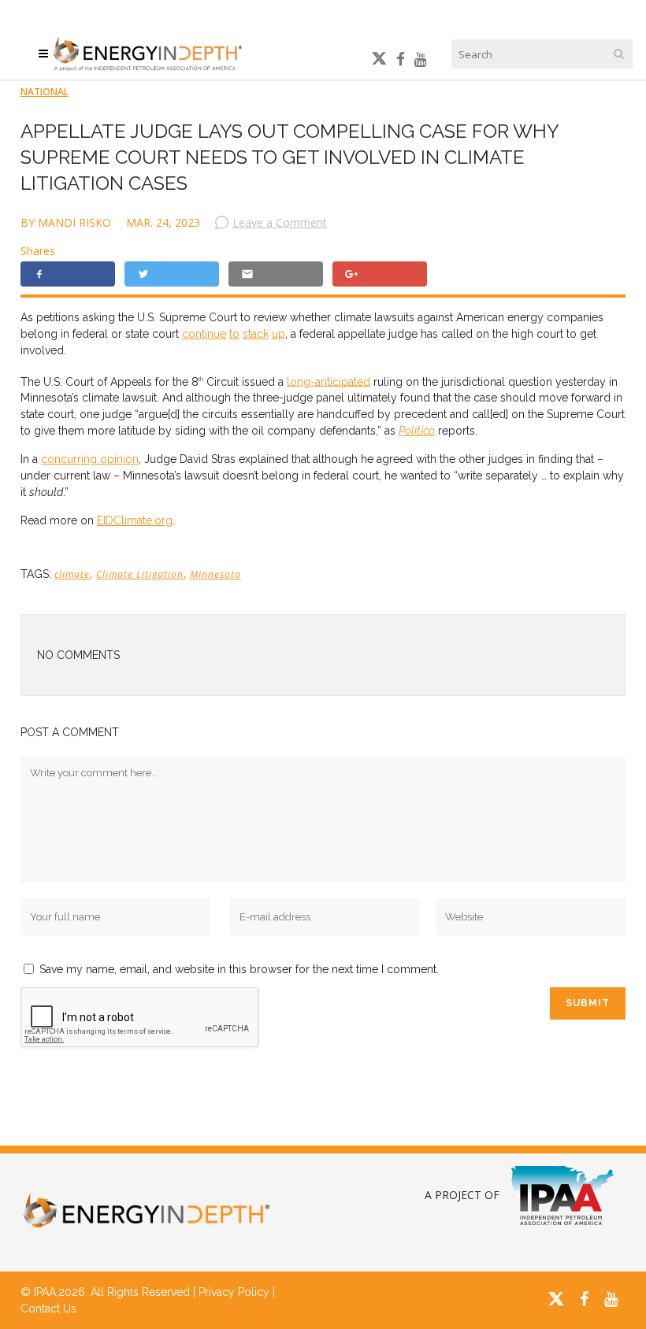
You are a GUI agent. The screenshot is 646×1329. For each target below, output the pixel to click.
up (278, 334)
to (234, 334)
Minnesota (215, 574)
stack (256, 334)
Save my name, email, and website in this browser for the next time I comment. (239, 969)
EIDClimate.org (135, 520)
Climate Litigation (140, 574)
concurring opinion (90, 459)
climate (72, 574)
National (44, 91)
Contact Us (48, 1308)
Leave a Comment (279, 222)
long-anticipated (328, 381)
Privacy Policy (234, 1292)
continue (204, 334)
